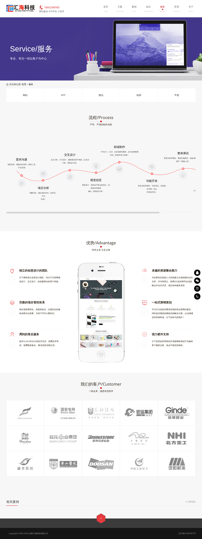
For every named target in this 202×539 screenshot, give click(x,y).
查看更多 (192, 501)
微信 (101, 95)
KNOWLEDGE (148, 11)
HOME (106, 11)
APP (63, 95)
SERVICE (162, 11)
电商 (139, 95)
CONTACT (176, 11)
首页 (24, 84)
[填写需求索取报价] (197, 288)
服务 (31, 84)
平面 (176, 95)
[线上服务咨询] (197, 273)
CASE (134, 11)
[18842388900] (197, 296)
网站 (25, 95)
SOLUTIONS (120, 11)
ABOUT (191, 11)
